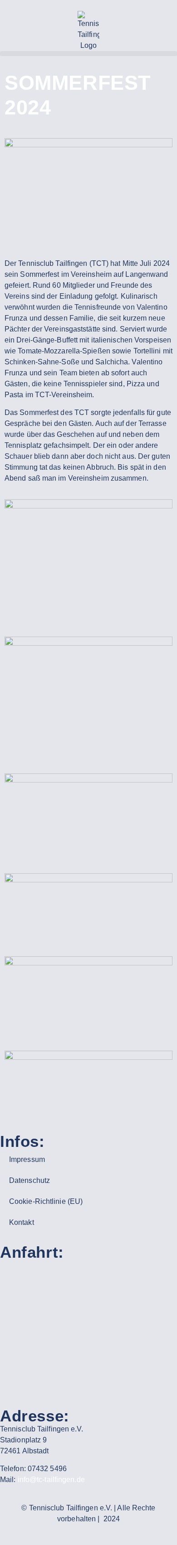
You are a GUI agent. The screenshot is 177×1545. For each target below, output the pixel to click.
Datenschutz (29, 1180)
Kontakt (21, 1222)
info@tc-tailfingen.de (51, 1479)
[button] (88, 53)
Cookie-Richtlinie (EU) (46, 1201)
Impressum (27, 1159)
